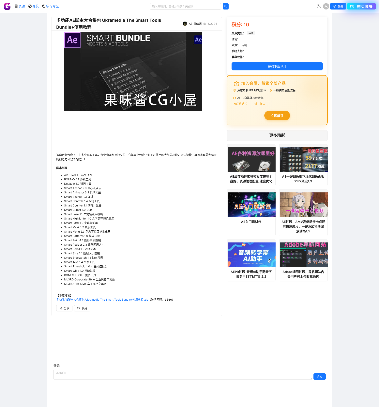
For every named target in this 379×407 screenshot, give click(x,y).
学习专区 (52, 6)
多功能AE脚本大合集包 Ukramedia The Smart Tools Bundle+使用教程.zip (102, 299)
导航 (35, 6)
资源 (22, 6)
